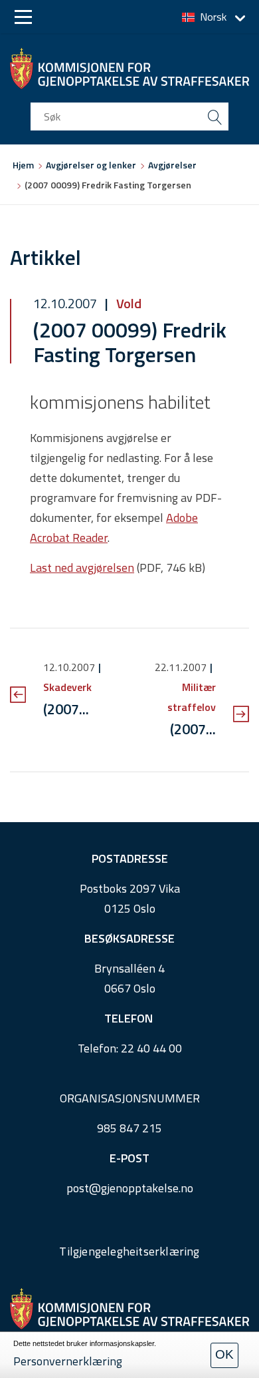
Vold (127, 303)
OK (224, 1354)
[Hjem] (129, 68)
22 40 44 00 (151, 1048)
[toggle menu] (23, 17)
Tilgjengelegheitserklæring (129, 1251)
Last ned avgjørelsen (82, 567)
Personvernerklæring (67, 1361)
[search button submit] (214, 116)
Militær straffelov (191, 697)
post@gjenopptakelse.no (129, 1188)
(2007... (66, 709)
